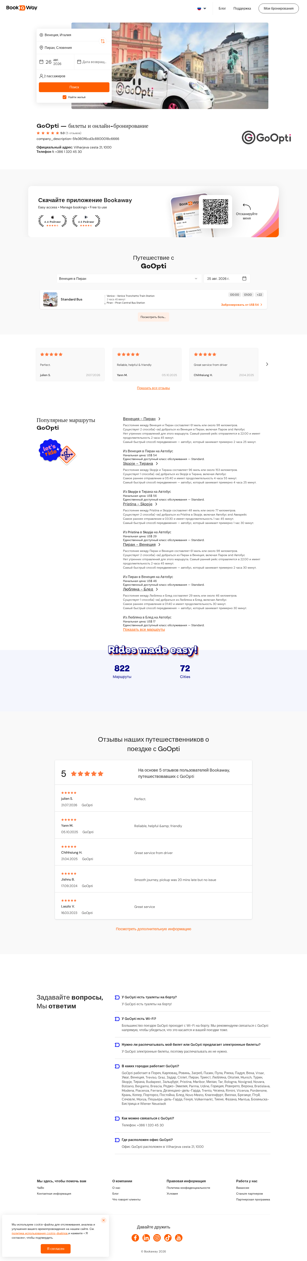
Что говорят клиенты (126, 1199)
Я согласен (55, 1249)
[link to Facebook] (135, 1238)
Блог (115, 1193)
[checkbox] (64, 97)
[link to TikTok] (168, 1238)
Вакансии (242, 1188)
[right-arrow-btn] (267, 365)
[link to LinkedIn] (146, 1238)
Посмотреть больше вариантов (155, 317)
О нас (116, 1188)
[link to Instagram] (157, 1238)
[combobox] (74, 35)
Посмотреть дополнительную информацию (153, 928)
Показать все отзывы (153, 388)
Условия (172, 1193)
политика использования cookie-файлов (40, 1233)
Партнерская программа (253, 1199)
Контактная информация (54, 1193)
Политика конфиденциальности (188, 1188)
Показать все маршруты (144, 629)
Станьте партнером (249, 1193)
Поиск (74, 87)
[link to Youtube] (179, 1238)
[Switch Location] (103, 41)
